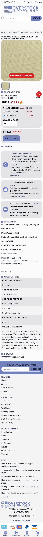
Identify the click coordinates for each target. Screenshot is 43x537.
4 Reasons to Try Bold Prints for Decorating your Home (21, 471)
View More (14, 175)
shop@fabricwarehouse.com (22, 516)
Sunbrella (5, 439)
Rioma (3, 436)
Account (4, 384)
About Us (5, 401)
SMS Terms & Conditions (11, 419)
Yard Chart (5, 408)
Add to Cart (11, 138)
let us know (20, 196)
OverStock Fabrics (8, 450)
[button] (5, 86)
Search (36, 18)
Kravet (4, 447)
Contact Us (28, 2)
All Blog (4, 497)
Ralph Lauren (12, 96)
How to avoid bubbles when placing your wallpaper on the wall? (17, 464)
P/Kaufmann (6, 443)
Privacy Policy (7, 423)
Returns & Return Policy (11, 415)
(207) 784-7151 (9, 2)
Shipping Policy (7, 412)
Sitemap (38, 2)
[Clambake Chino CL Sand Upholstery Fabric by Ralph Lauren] (21, 60)
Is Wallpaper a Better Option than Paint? (17, 476)
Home (3, 380)
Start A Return (7, 388)
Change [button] (35, 203)
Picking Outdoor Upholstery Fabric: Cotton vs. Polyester (19, 488)
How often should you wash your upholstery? (19, 493)
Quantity (11, 120)
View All (4, 454)
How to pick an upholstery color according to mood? (19, 481)
